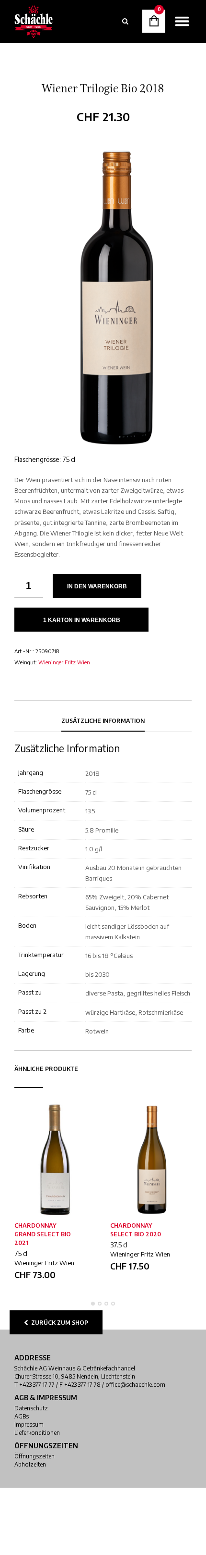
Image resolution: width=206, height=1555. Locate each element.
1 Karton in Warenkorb (81, 620)
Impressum (29, 1424)
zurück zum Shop (58, 1322)
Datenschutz (31, 1408)
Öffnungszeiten (34, 1456)
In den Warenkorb (97, 586)
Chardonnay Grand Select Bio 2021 (42, 1234)
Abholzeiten (30, 1464)
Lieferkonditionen (37, 1432)
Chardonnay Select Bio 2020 (135, 1230)
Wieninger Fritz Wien (64, 662)
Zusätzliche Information (103, 720)
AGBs (21, 1416)
